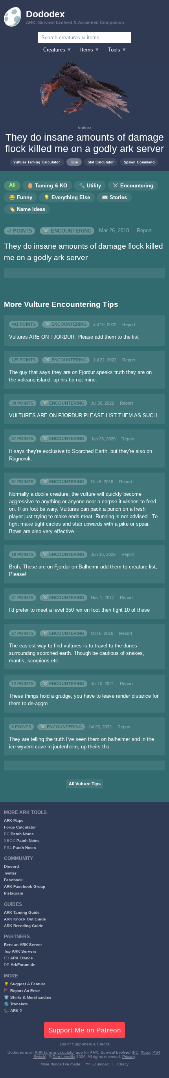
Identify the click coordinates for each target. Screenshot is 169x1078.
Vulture (85, 128)
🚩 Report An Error (22, 990)
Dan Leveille (64, 1056)
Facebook (13, 880)
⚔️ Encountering (67, 230)
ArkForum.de (23, 964)
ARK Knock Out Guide (25, 919)
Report (144, 230)
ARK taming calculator (55, 1052)
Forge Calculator (20, 827)
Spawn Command (139, 162)
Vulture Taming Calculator (36, 162)
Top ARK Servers (20, 951)
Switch (39, 1056)
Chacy (123, 1064)
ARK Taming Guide (22, 912)
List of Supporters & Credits (85, 1044)
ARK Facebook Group (24, 886)
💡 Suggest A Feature (25, 984)
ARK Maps (14, 820)
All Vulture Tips (85, 783)
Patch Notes (22, 834)
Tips (74, 162)
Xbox (145, 1052)
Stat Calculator (101, 162)
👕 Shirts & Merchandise (27, 997)
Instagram (13, 893)
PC (135, 1052)
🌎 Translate (16, 1004)
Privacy (128, 1056)
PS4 (156, 1052)
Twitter (10, 873)
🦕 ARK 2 (13, 1010)
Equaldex (100, 1064)
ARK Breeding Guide (23, 926)
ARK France (21, 958)
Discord (11, 866)
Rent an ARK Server (23, 944)
